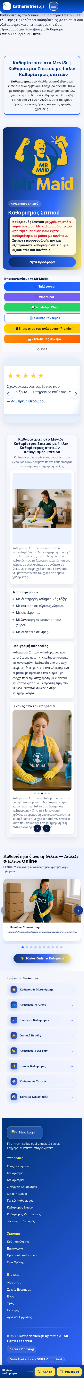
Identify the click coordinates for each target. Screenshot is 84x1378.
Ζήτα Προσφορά (42, 262)
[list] (42, 914)
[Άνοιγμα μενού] (53, 6)
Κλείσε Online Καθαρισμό (42, 962)
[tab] (22, 951)
